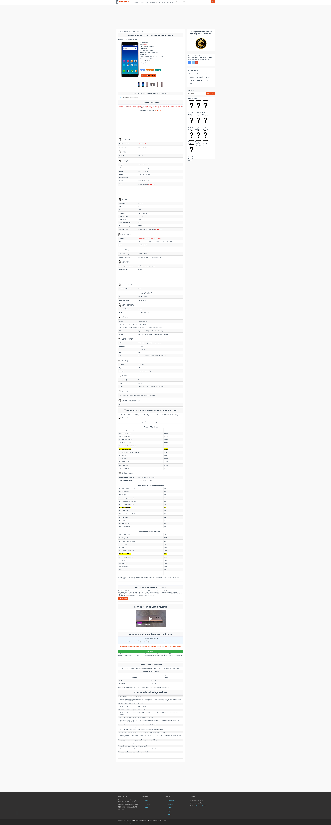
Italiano (152, 820)
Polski (160, 820)
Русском (144, 820)
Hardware (140, 106)
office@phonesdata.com (199, 806)
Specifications (171, 800)
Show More (123, 598)
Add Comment (150, 651)
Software (151, 106)
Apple (191, 74)
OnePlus (191, 80)
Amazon (151, 184)
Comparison (171, 804)
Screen (134, 106)
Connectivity (178, 106)
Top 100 (170, 811)
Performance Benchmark (157, 107)
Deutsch (136, 820)
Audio (143, 107)
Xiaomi (208, 74)
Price (125, 106)
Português (156, 820)
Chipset (170, 807)
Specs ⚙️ (142, 70)
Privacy (146, 811)
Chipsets (153, 2)
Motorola (200, 77)
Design (130, 106)
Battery (139, 107)
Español (132, 820)
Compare (144, 2)
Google (208, 77)
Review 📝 (158, 70)
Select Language (122, 820)
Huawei (191, 77)
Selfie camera (166, 106)
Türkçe (148, 820)
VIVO (207, 80)
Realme (199, 80)
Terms (146, 807)
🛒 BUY (145, 75)
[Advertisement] (165, 17)
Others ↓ (170, 2)
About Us (147, 800)
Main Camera (158, 106)
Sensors (148, 107)
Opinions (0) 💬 (150, 70)
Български (164, 820)
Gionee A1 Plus (142, 144)
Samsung (200, 74)
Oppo (191, 84)
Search (169, 814)
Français (140, 820)
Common (121, 106)
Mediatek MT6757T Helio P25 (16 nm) (150, 238)
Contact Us (147, 804)
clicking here (158, 110)
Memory (145, 106)
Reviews (162, 2)
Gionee (145, 44)
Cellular (172, 106)
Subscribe (210, 93)
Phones (136, 2)
